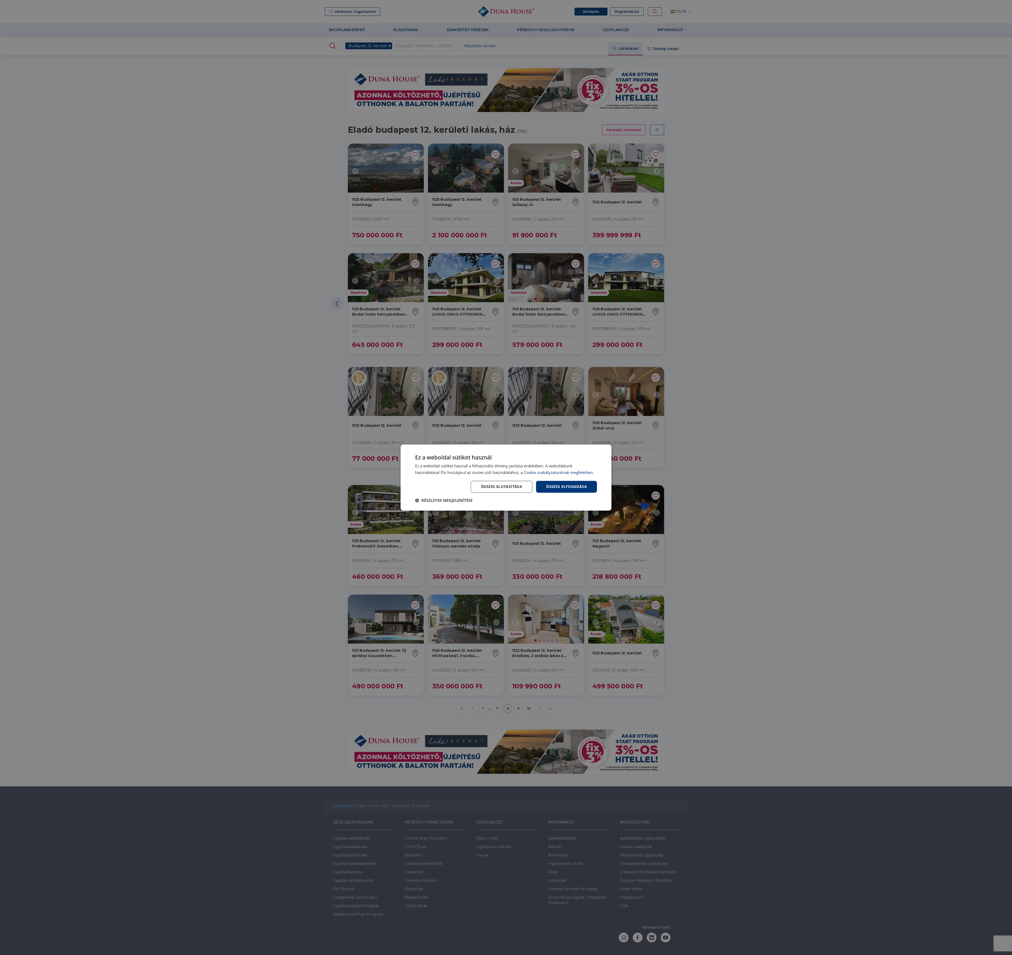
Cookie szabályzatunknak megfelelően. (559, 472)
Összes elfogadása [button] (566, 486)
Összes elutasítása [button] (501, 486)
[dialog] (506, 477)
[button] (444, 500)
